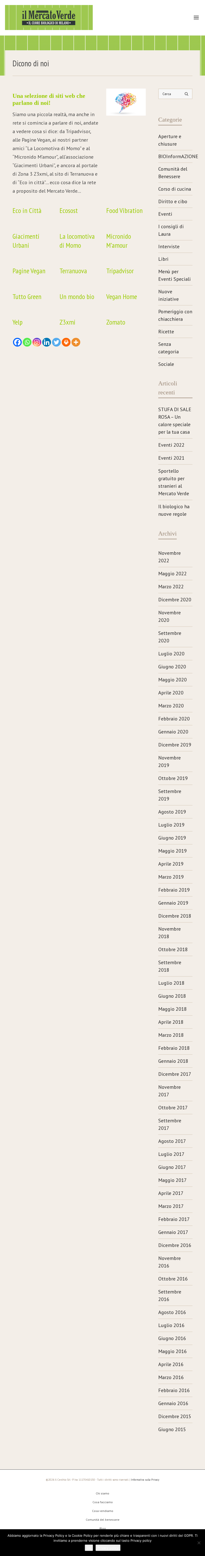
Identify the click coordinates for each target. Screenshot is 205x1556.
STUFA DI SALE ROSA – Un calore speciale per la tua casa (174, 420)
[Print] (66, 342)
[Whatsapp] (27, 342)
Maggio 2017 (172, 1180)
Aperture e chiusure (169, 140)
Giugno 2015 (172, 1429)
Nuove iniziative (168, 295)
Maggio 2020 (172, 679)
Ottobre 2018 (173, 949)
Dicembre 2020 (174, 599)
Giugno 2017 (172, 1167)
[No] (198, 1542)
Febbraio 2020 (174, 718)
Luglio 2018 (171, 983)
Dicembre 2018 (174, 916)
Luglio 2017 (171, 1154)
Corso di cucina (174, 189)
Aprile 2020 (171, 692)
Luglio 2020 (171, 653)
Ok (89, 1548)
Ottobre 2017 (173, 1107)
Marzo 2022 (171, 586)
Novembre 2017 (169, 1091)
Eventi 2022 (171, 445)
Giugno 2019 (172, 838)
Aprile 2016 (171, 1364)
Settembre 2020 (169, 637)
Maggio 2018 (172, 1009)
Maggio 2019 (172, 851)
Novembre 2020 (169, 616)
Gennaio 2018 (173, 1061)
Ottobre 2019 (173, 778)
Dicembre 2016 (174, 1245)
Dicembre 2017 (174, 1074)
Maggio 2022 (172, 573)
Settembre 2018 (169, 966)
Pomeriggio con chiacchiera (175, 315)
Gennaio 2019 (173, 903)
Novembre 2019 (169, 761)
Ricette (166, 331)
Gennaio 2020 (173, 731)
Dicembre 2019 (174, 744)
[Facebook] (17, 342)
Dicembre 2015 (174, 1416)
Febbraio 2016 (174, 1390)
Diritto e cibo (172, 201)
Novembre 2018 (169, 933)
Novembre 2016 (169, 1262)
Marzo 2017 (171, 1206)
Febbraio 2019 (174, 890)
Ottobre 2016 (173, 1278)
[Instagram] (36, 342)
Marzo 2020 (171, 705)
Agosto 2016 (172, 1312)
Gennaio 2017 (173, 1232)
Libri (163, 259)
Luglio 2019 (171, 825)
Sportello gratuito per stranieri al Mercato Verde (173, 482)
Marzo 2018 (171, 1035)
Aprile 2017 (171, 1193)
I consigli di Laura (171, 230)
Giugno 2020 (172, 666)
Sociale (166, 364)
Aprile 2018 (171, 1022)
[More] (76, 342)
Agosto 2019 (172, 812)
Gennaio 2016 (173, 1403)
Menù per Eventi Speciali (174, 275)
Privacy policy (108, 1548)
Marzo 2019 (171, 877)
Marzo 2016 (171, 1377)
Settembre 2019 (169, 795)
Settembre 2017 (169, 1124)
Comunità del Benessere (172, 173)
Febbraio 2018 (174, 1048)
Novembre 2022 (169, 557)
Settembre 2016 (169, 1295)
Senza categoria (168, 348)
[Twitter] (56, 342)
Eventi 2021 (171, 458)
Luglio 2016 (171, 1325)
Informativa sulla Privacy (145, 1479)
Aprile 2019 (171, 864)
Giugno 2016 (172, 1338)
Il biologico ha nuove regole (174, 510)
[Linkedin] (46, 342)
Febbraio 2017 (174, 1219)
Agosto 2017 (172, 1141)
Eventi (165, 214)
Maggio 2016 (172, 1351)
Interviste (169, 246)
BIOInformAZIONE (175, 156)
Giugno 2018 (172, 996)
